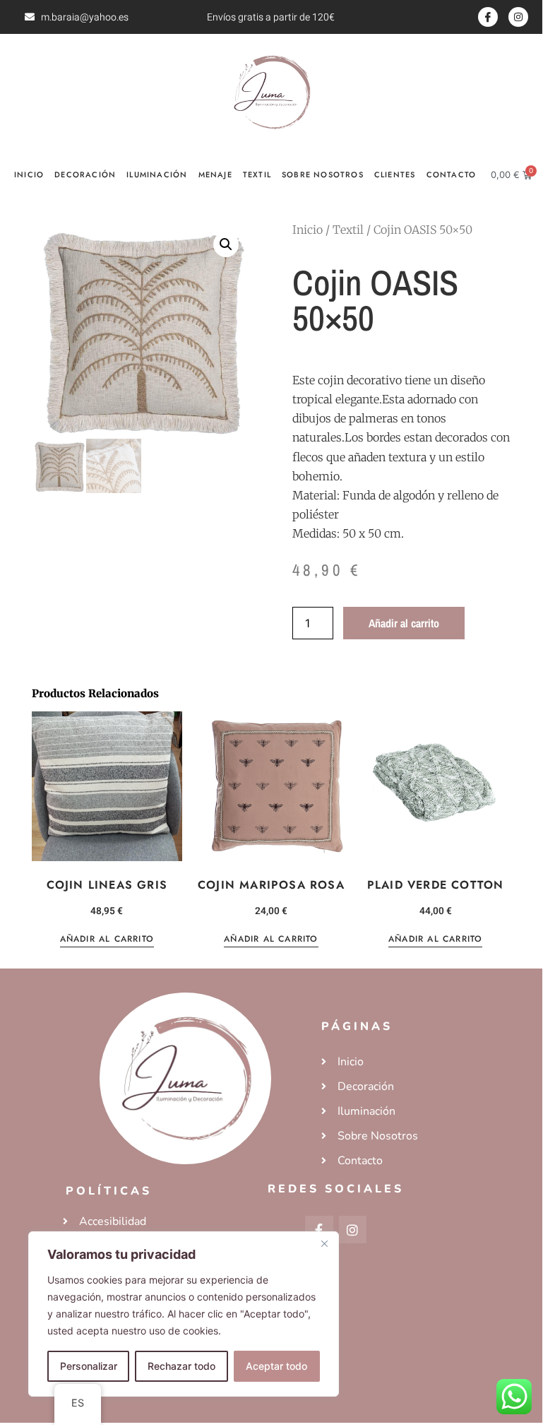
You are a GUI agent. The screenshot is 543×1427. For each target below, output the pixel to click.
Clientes (395, 174)
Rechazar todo (181, 1366)
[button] (226, 244)
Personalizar (88, 1366)
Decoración (85, 174)
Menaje (215, 174)
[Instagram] (518, 17)
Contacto (451, 174)
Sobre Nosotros (323, 174)
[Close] (324, 1243)
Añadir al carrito (404, 623)
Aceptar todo (276, 1366)
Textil (257, 174)
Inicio (29, 174)
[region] (183, 1314)
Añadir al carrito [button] (107, 940)
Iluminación (156, 174)
